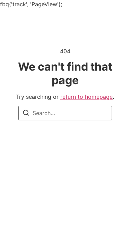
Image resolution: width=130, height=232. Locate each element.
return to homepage (86, 96)
